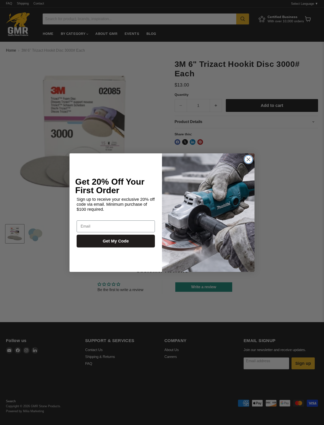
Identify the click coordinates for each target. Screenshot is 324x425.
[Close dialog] (248, 159)
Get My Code (116, 241)
